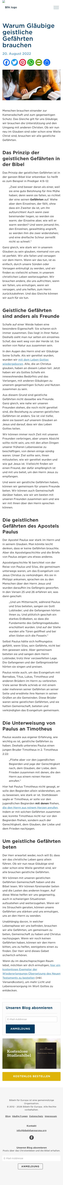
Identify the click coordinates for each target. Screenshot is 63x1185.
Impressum (51, 1116)
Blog (7, 1116)
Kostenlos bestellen (31, 1076)
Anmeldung (20, 1028)
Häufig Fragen (20, 1116)
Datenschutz (36, 1116)
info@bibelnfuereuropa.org (31, 1130)
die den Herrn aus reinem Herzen (30, 807)
